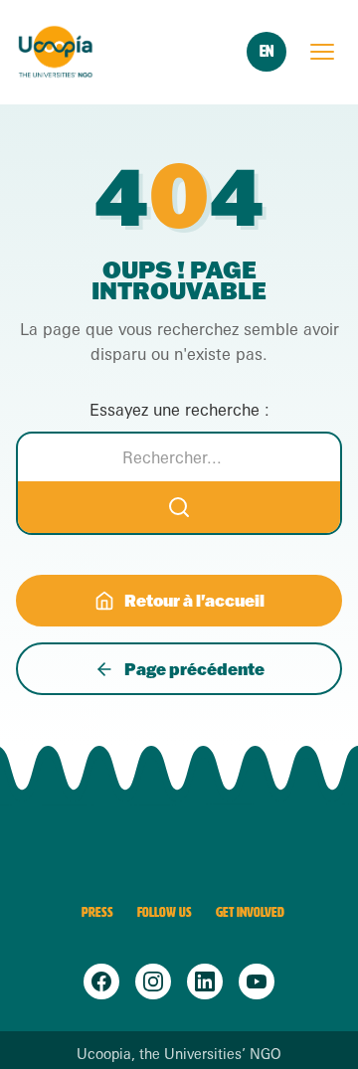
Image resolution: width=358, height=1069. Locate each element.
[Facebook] (101, 981)
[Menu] (322, 52)
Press (97, 912)
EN (266, 51)
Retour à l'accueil (194, 600)
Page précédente (194, 668)
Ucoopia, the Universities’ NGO (179, 1054)
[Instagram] (153, 981)
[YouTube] (256, 981)
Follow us (164, 912)
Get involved (250, 912)
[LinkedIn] (205, 981)
